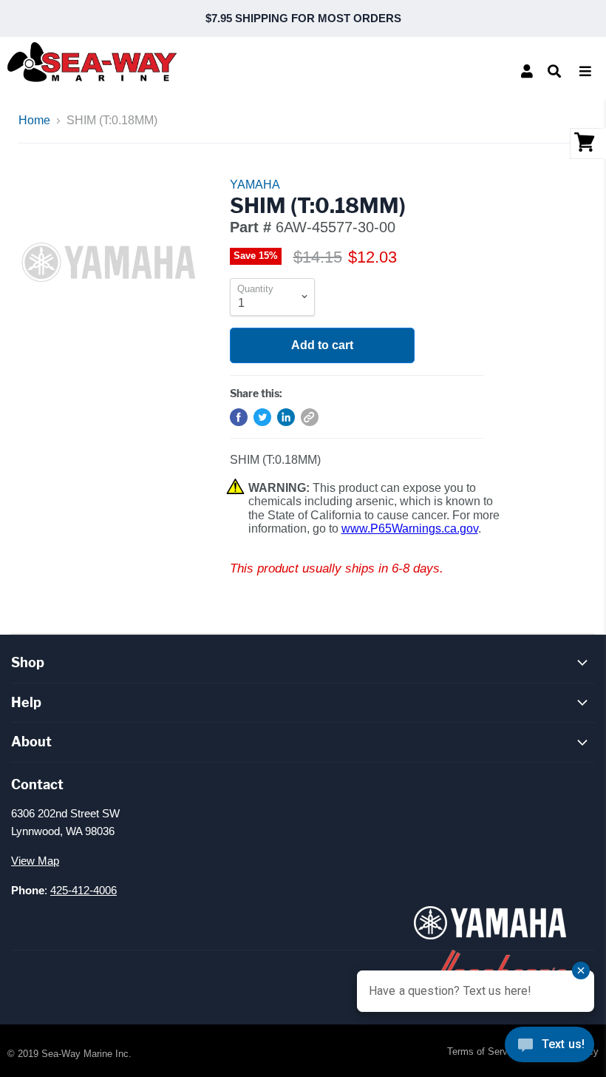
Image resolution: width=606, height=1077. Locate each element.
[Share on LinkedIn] (286, 417)
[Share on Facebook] (239, 417)
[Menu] (585, 71)
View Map (35, 860)
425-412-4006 (83, 890)
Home (34, 120)
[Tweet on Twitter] (262, 417)
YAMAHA (255, 184)
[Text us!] (549, 1047)
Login (527, 71)
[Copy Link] (310, 417)
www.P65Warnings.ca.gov (409, 528)
